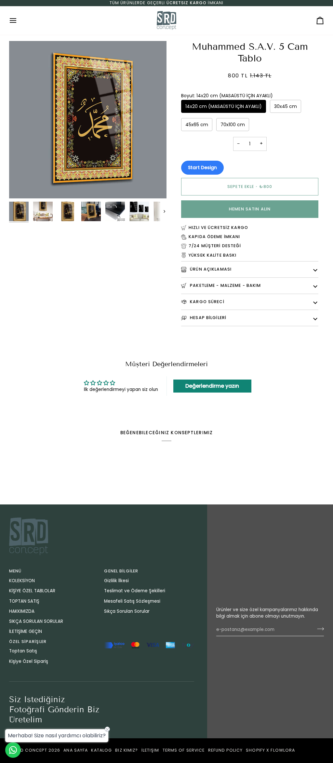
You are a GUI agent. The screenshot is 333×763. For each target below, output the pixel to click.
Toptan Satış (23, 651)
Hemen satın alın (250, 209)
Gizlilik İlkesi (116, 581)
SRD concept (30, 750)
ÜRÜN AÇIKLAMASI (210, 269)
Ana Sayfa (75, 750)
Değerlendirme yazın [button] (212, 386)
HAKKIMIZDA (21, 611)
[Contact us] (13, 750)
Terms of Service (184, 750)
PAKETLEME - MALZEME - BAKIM (225, 285)
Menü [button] (15, 571)
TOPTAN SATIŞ (24, 601)
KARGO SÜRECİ (206, 301)
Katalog (101, 750)
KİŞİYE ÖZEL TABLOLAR (32, 591)
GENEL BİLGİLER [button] (121, 571)
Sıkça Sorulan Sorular (127, 611)
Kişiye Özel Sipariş (28, 661)
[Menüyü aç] (19, 20)
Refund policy (225, 750)
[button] (149, 640)
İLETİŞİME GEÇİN (25, 631)
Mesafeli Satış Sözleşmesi (132, 601)
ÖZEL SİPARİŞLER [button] (28, 641)
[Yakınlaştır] (21, 186)
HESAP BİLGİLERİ (207, 317)
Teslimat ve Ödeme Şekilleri (134, 591)
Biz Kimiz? (126, 750)
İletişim (150, 750)
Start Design (202, 167)
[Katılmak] (318, 628)
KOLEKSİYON (22, 581)
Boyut (227, 95)
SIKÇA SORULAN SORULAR (36, 621)
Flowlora (283, 750)
